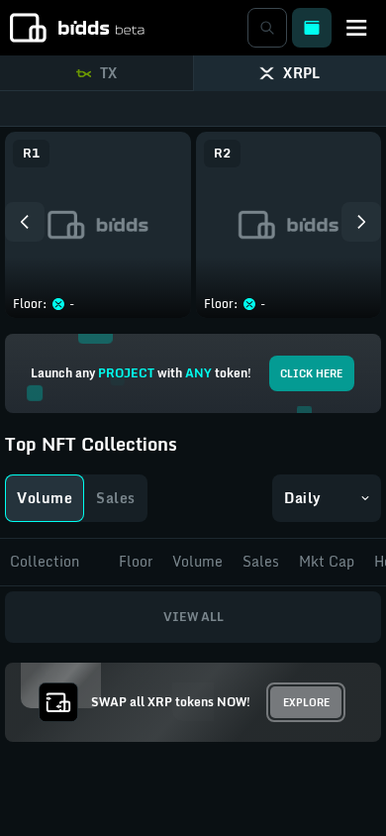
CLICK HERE (311, 373)
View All (193, 616)
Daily (303, 497)
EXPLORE (306, 702)
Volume (44, 497)
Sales (116, 497)
